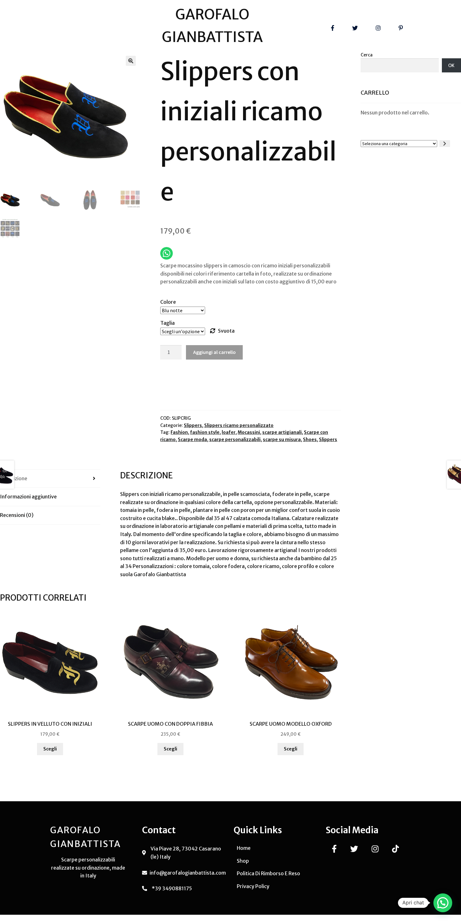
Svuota (226, 331)
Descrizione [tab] (13, 478)
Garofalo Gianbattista (160, 574)
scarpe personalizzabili (235, 439)
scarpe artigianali (282, 432)
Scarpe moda (192, 439)
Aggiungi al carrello (214, 352)
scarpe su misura (282, 439)
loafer (229, 432)
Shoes (310, 439)
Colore (168, 302)
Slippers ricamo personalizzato (238, 425)
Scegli (50, 749)
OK (451, 65)
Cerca (367, 55)
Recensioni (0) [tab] (17, 515)
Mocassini (249, 432)
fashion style (205, 432)
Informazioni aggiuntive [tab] (28, 496)
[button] (131, 61)
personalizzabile (200, 494)
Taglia (167, 323)
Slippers (193, 425)
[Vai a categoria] (444, 143)
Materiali (325, 502)
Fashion (179, 432)
